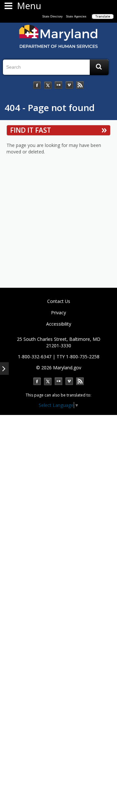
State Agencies (76, 16)
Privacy (58, 312)
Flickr (58, 381)
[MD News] (80, 85)
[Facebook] (37, 85)
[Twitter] (48, 85)
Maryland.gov (67, 367)
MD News (80, 381)
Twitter (48, 381)
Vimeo (69, 381)
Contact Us (58, 301)
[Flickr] (58, 85)
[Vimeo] (69, 85)
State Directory (52, 16)
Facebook (37, 381)
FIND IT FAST (30, 130)
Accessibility (58, 324)
